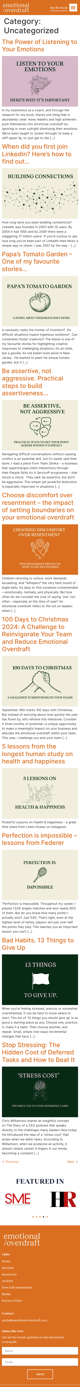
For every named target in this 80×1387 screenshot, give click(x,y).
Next (72, 1162)
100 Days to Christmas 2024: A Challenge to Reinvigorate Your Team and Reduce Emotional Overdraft (37, 634)
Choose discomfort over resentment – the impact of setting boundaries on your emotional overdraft (38, 506)
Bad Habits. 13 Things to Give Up (38, 943)
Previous (10, 1162)
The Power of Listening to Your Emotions (39, 45)
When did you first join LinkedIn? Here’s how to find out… (36, 154)
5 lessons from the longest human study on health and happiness (37, 754)
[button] (73, 8)
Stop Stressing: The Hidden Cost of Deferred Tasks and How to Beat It (38, 1052)
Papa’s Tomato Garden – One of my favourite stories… (37, 261)
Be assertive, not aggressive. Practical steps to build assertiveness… (32, 382)
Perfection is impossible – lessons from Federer (39, 839)
